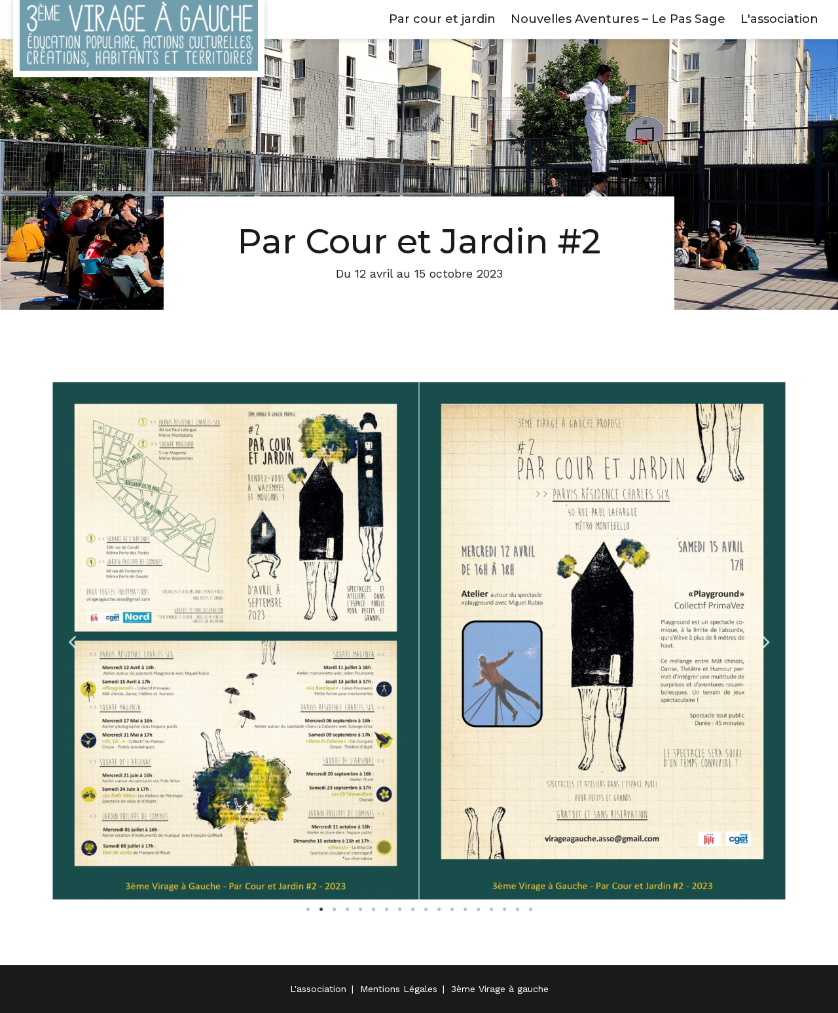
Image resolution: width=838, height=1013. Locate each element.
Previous (72, 640)
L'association (779, 19)
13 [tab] (464, 909)
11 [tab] (438, 909)
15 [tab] (491, 909)
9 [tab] (412, 909)
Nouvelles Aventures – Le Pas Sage (618, 19)
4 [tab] (347, 909)
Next (766, 640)
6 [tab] (373, 909)
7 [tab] (386, 909)
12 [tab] (451, 909)
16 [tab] (504, 909)
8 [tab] (399, 909)
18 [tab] (530, 909)
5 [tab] (360, 909)
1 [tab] (307, 909)
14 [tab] (477, 909)
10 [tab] (425, 909)
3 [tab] (333, 909)
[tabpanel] (235, 641)
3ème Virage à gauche (500, 989)
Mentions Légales (398, 989)
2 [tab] (320, 909)
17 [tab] (517, 909)
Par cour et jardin (442, 19)
